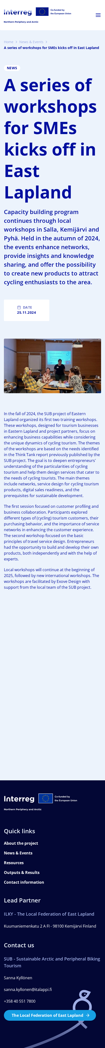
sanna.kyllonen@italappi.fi (28, 989)
